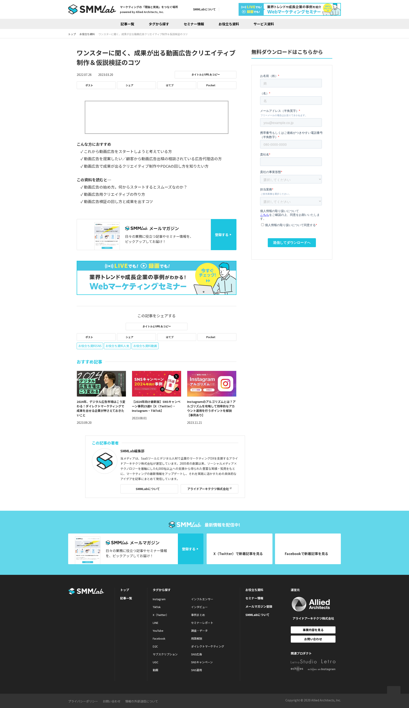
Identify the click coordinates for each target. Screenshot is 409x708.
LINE (155, 623)
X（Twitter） (161, 615)
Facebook (159, 638)
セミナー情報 (194, 23)
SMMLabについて (204, 9)
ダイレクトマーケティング (207, 646)
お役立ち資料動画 (145, 346)
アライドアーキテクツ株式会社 (208, 489)
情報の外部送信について (141, 701)
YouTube (158, 631)
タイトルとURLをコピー (206, 74)
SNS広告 (196, 654)
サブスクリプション (165, 654)
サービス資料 (263, 23)
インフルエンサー (202, 599)
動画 (155, 670)
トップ (124, 590)
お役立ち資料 (229, 23)
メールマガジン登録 (258, 606)
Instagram (159, 599)
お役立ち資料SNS (90, 346)
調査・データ (199, 631)
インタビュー (199, 607)
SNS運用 (196, 670)
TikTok (157, 607)
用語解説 (196, 638)
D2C (155, 646)
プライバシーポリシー (83, 701)
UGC (155, 662)
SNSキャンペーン (202, 662)
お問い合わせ (313, 639)
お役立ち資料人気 (117, 346)
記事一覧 (127, 23)
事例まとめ (198, 615)
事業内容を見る (313, 630)
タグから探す (159, 23)
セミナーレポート (202, 623)
